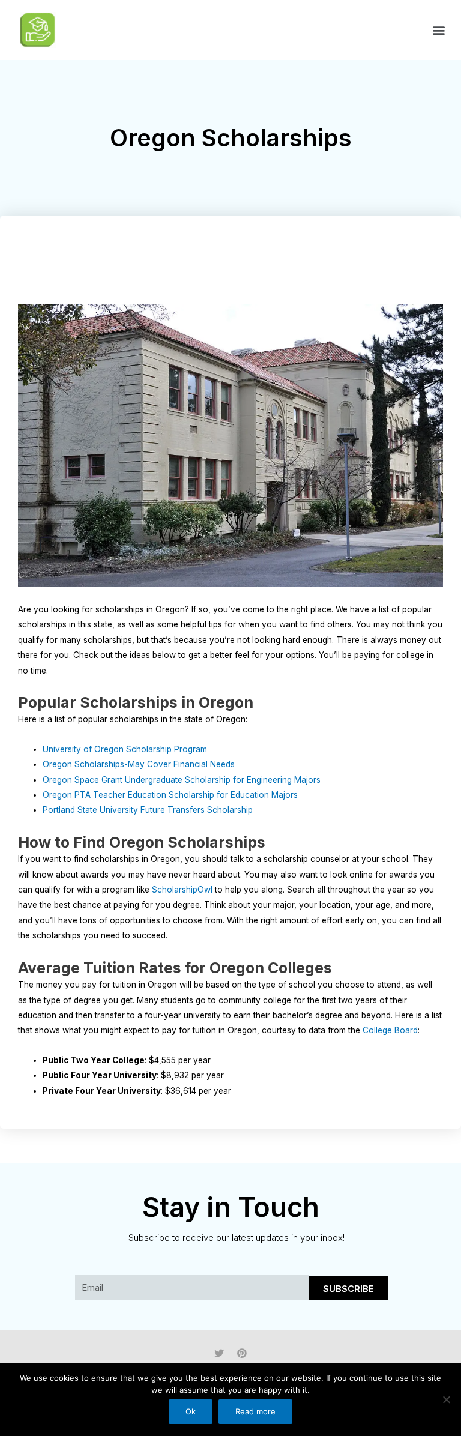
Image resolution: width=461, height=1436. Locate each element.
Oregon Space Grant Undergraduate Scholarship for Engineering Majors (182, 780)
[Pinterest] (242, 1353)
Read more (255, 1411)
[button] (439, 30)
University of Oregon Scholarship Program (125, 749)
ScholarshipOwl (182, 889)
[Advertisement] (236, 267)
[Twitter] (219, 1353)
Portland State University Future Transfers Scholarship (148, 810)
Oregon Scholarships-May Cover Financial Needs (139, 764)
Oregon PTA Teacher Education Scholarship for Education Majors (170, 795)
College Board (390, 1030)
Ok (190, 1411)
